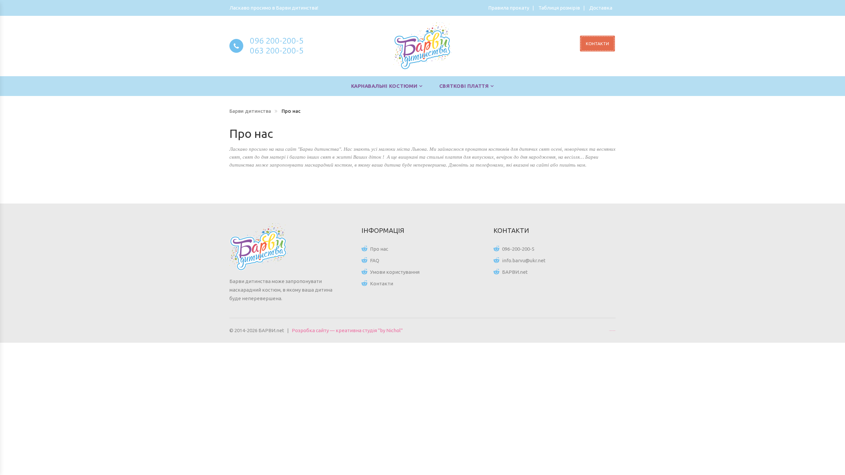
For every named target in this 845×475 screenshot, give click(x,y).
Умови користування (395, 272)
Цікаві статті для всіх (612, 330)
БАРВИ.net (515, 272)
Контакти (381, 283)
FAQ (374, 260)
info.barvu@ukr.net (524, 260)
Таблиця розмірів (559, 8)
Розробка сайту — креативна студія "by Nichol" (347, 330)
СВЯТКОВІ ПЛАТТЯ (464, 86)
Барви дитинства (250, 111)
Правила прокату (508, 8)
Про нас (379, 249)
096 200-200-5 (276, 40)
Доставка (600, 8)
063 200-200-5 (276, 50)
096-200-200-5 (518, 249)
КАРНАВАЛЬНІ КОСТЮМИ (384, 86)
